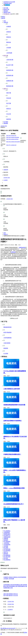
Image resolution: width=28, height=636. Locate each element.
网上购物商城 (6, 559)
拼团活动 (15, 577)
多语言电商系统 (22, 577)
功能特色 (5, 22)
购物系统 (5, 553)
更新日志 (15, 594)
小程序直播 (11, 578)
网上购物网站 (6, 531)
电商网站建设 (6, 534)
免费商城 (13, 252)
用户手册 (5, 8)
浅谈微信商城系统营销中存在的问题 (14, 404)
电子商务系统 (6, 549)
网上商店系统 (6, 556)
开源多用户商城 (7, 3)
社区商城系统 (6, 544)
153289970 (10, 609)
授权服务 (5, 123)
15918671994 (4, 126)
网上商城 (5, 547)
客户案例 (5, 121)
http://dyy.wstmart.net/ (11, 145)
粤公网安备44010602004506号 (8, 628)
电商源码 (5, 540)
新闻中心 (5, 234)
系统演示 (10, 595)
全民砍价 (10, 577)
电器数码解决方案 (8, 587)
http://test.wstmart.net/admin (12, 137)
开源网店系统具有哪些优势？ (12, 454)
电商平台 (5, 552)
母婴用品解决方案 (22, 586)
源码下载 (5, 594)
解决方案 (5, 55)
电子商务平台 (6, 535)
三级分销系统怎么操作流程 (11, 389)
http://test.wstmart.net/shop (12, 139)
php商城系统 (6, 532)
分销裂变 (5, 577)
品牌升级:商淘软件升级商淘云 (12, 420)
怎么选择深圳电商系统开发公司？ (13, 504)
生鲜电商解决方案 (8, 584)
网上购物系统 (6, 555)
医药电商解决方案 (17, 584)
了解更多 (3, 18)
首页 (4, 20)
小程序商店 (6, 543)
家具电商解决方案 (13, 586)
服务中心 (5, 88)
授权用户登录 (6, 12)
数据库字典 (6, 9)
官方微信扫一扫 (7, 14)
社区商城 (5, 546)
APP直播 (5, 578)
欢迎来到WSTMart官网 (9, 1)
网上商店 (5, 558)
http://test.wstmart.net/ (11, 135)
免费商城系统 (22, 247)
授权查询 (5, 11)
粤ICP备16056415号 (21, 628)
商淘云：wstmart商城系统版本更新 (14, 488)
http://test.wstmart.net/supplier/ (13, 141)
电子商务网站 (6, 550)
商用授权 (10, 594)
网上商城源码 (6, 541)
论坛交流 (15, 595)
